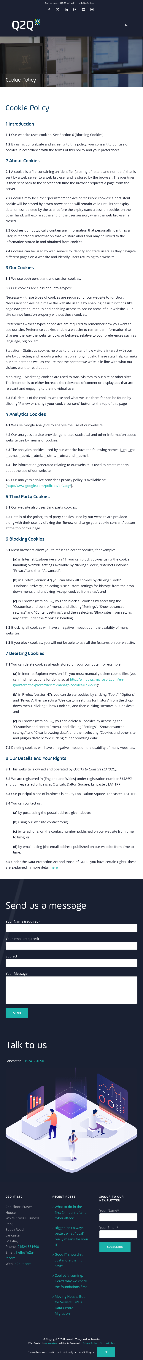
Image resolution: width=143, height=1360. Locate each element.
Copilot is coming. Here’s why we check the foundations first (71, 1281)
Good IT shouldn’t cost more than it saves (68, 1260)
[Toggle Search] (126, 24)
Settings (88, 1352)
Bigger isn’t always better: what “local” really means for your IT (71, 1236)
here (54, 867)
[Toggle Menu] (135, 25)
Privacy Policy (90, 1343)
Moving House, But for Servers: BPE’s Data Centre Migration (70, 1305)
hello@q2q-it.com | (88, 2)
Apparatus (51, 1343)
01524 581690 (33, 1061)
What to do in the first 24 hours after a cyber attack (71, 1212)
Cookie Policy (107, 1343)
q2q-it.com (23, 1263)
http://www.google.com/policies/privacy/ (39, 485)
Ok (106, 1352)
